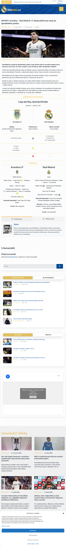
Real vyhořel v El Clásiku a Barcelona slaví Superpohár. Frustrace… (29, 357)
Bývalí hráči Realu (18, 320)
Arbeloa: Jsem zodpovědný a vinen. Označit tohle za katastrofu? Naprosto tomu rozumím (48, 498)
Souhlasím (33, 530)
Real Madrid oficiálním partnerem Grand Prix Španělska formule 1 (29, 291)
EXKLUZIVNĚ (17, 335)
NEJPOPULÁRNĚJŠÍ (48, 277)
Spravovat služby (6, 526)
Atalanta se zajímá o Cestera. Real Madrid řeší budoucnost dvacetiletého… (31, 282)
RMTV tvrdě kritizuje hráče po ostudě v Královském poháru (48, 457)
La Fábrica (16, 284)
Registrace (60, 3)
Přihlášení (60, 1)
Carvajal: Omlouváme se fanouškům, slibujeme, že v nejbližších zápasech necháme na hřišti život (14, 498)
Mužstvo (15, 311)
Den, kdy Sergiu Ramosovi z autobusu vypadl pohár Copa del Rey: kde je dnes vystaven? (15, 458)
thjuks (37, 27)
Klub (14, 293)
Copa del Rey (5, 27)
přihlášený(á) (12, 257)
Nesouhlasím (33, 535)
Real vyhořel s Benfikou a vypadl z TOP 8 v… (24, 348)
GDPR (37, 543)
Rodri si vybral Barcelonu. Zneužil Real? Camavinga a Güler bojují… (29, 339)
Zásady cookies (31, 543)
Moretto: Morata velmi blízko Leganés (22, 319)
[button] (63, 513)
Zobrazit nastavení (33, 540)
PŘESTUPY (48, 335)
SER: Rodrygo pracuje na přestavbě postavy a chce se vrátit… (28, 310)
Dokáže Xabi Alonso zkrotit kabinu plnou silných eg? (28, 2)
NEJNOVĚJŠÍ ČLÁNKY (18, 277)
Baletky (15, 341)
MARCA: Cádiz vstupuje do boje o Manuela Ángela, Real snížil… (28, 300)
